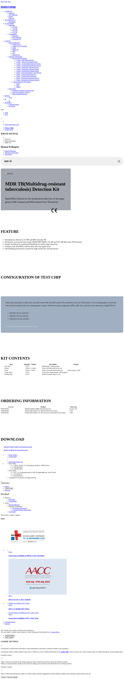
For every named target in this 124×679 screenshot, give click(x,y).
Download (12, 106)
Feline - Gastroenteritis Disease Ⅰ (26, 74)
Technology (12, 22)
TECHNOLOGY (10, 20)
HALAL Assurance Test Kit (21, 92)
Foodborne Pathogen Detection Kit (23, 90)
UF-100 (14, 30)
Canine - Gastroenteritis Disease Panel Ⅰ (28, 64)
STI (13, 53)
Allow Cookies (9, 637)
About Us (12, 13)
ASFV (18, 83)
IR (5, 99)
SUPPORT (8, 103)
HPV (14, 51)
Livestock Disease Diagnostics (21, 82)
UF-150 (14, 32)
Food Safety (12, 89)
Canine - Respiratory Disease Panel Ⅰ (27, 67)
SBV (17, 85)
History (11, 16)
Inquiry (7, 486)
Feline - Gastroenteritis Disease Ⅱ (26, 76)
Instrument (12, 25)
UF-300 (14, 27)
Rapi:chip (15, 36)
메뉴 (2, 2)
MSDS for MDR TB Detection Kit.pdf (16, 450)
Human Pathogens (14, 43)
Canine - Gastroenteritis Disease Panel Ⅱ (28, 65)
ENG (6, 114)
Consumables (13, 34)
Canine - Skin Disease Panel (25, 60)
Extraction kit (16, 39)
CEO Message (13, 15)
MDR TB (15, 50)
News (10, 97)
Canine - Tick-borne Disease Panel (26, 62)
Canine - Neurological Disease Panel (27, 71)
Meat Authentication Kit (19, 94)
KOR (6, 113)
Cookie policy (9, 129)
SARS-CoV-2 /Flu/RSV (19, 46)
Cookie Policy (13, 457)
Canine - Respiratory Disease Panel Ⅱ (27, 69)
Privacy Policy (13, 455)
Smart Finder (5, 483)
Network (11, 18)
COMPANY (8, 11)
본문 (5, 2)
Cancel (3, 677)
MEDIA (7, 96)
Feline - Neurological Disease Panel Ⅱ (27, 80)
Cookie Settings (9, 635)
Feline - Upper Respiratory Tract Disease (28, 73)
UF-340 (14, 29)
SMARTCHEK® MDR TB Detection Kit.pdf (18, 447)
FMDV (18, 87)
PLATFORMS (9, 23)
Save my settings (12, 677)
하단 (9, 2)
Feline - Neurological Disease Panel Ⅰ (27, 78)
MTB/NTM (16, 55)
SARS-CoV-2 (16, 44)
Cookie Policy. (55, 632)
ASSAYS (8, 41)
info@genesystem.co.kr (12, 124)
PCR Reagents (16, 37)
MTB (14, 48)
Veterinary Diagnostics (15, 57)
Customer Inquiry (14, 104)
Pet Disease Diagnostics (19, 58)
